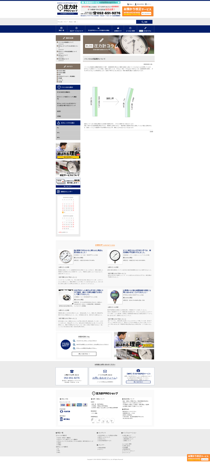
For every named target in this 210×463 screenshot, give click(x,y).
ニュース (60, 80)
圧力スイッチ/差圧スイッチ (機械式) (66, 97)
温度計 (59, 111)
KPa (59, 450)
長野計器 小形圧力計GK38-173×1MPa (84, 260)
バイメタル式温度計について (65, 43)
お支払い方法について (130, 437)
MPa (58, 137)
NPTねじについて (63, 56)
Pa (58, 127)
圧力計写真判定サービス (105, 440)
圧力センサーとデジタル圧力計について (68, 47)
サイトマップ (126, 452)
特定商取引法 (126, 449)
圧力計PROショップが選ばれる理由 (108, 435)
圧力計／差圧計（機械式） (64, 437)
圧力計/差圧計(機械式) (63, 92)
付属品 (59, 116)
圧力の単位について (63, 59)
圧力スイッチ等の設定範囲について (67, 52)
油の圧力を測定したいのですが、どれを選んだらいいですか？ (92, 344)
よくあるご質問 (127, 444)
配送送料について (128, 439)
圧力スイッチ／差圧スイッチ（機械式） (68, 439)
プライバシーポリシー (129, 451)
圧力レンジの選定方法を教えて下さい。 (86, 348)
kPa (58, 132)
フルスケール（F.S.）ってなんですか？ (86, 340)
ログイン (148, 4)
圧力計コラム (102, 439)
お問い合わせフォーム (104, 378)
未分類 (60, 81)
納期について (127, 440)
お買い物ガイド (127, 435)
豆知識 (60, 78)
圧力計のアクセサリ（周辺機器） (67, 76)
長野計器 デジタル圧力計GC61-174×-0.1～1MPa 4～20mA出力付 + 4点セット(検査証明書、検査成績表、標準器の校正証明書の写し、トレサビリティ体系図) (80, 304)
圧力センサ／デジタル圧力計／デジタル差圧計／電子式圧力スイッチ (75, 441)
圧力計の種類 (61, 72)
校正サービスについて (104, 437)
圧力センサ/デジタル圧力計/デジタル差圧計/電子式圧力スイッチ (66, 104)
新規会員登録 (140, 4)
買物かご (131, 4)
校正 (59, 74)
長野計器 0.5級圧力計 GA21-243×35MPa (134, 260)
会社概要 (125, 447)
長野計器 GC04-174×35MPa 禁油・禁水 (134, 300)
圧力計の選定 (61, 70)
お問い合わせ (126, 445)
